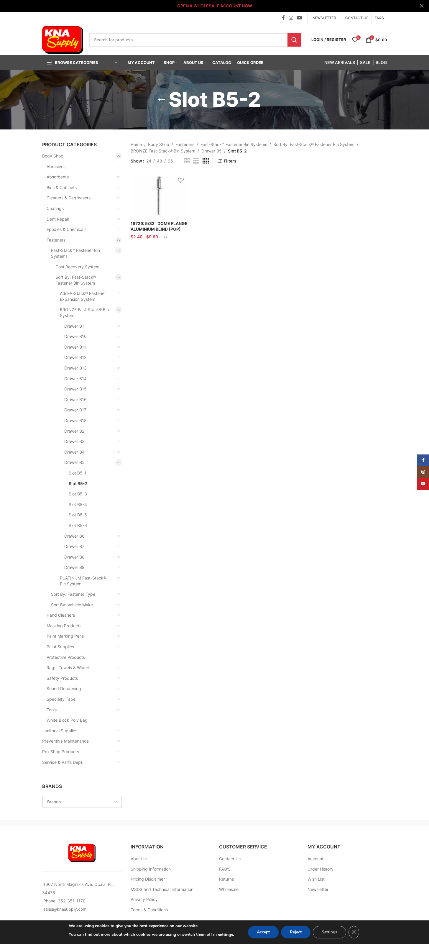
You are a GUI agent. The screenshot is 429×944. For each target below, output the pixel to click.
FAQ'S (225, 868)
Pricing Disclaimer (148, 878)
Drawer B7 (74, 546)
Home (136, 144)
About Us (139, 858)
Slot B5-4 (78, 504)
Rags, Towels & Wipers (68, 667)
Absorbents (58, 176)
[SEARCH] (294, 40)
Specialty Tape (61, 699)
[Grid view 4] (206, 161)
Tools (52, 709)
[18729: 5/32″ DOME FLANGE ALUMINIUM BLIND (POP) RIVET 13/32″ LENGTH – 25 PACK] (159, 196)
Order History (320, 868)
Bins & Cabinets (62, 187)
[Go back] (161, 100)
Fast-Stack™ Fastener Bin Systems (75, 253)
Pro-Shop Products (60, 751)
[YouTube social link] (299, 17)
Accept (263, 932)
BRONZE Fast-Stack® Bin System (84, 312)
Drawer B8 (74, 556)
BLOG (381, 62)
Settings (329, 932)
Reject (296, 932)
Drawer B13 (75, 367)
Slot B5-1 (77, 472)
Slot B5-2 (78, 483)
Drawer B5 (74, 462)
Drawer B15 (75, 388)
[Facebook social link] (283, 17)
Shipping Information (151, 868)
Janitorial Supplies (59, 730)
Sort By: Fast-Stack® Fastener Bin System (75, 280)
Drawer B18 (75, 420)
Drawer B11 (75, 346)
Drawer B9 (74, 567)
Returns (226, 878)
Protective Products (66, 657)
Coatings (55, 208)
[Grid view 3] (196, 161)
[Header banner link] (214, 6)
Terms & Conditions (149, 909)
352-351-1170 (72, 900)
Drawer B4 (74, 451)
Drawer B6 (74, 536)
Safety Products (62, 678)
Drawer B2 (74, 431)
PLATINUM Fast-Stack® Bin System (83, 580)
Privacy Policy (144, 899)
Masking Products (64, 625)
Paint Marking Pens (65, 635)
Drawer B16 (75, 399)
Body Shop (52, 155)
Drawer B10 (75, 336)
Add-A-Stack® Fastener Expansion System (83, 296)
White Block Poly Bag (67, 720)
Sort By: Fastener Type (73, 594)
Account (315, 858)
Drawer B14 (75, 378)
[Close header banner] (421, 6)
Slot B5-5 (78, 514)
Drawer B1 (74, 326)
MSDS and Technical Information (162, 889)
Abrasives (56, 166)
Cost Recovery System (77, 266)
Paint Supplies (60, 646)
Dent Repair (58, 218)
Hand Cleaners (61, 615)
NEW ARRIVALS (339, 62)
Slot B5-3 (78, 493)
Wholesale (229, 889)
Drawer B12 (75, 357)
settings (225, 935)
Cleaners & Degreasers (69, 197)
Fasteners (56, 239)
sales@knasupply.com (64, 909)
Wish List (316, 878)
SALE (365, 62)
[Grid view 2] (187, 161)
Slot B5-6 (78, 525)
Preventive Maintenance (65, 740)
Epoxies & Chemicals (66, 229)
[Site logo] (62, 39)
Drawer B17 (75, 409)
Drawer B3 (74, 441)
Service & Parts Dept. (62, 762)
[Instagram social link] (291, 17)
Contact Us (230, 858)
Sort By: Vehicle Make (72, 604)
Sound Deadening (64, 688)
